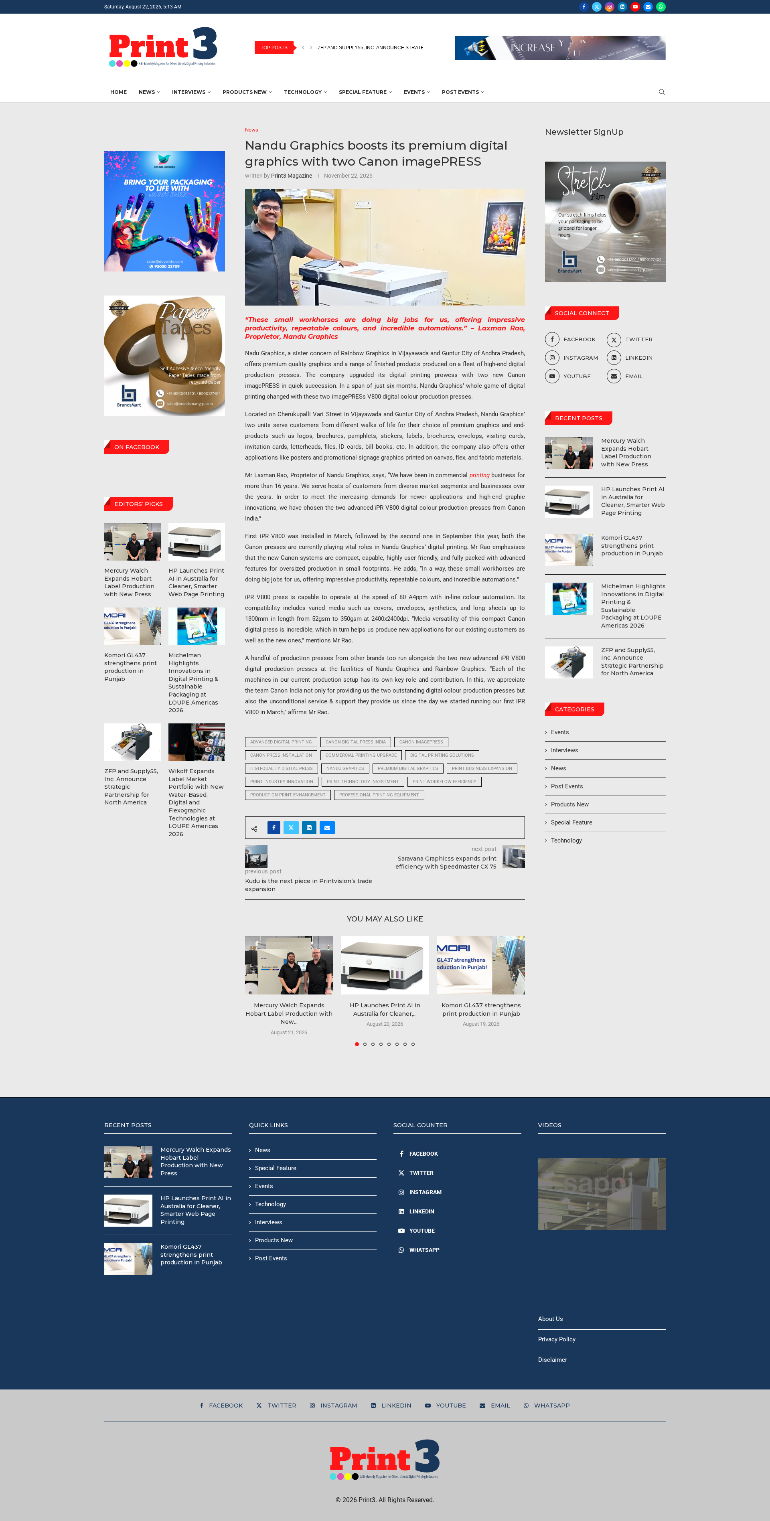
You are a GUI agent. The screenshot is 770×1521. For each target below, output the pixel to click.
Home (118, 92)
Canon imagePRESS (421, 742)
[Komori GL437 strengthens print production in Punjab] (481, 965)
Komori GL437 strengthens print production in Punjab (632, 545)
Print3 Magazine (291, 175)
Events (414, 92)
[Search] (662, 92)
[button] (303, 47)
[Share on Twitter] (291, 827)
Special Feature (363, 92)
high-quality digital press (281, 768)
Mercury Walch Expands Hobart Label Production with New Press (626, 452)
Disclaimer (552, 1359)
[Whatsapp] (661, 7)
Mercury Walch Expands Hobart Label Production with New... (288, 1013)
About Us (550, 1319)
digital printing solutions (442, 755)
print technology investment (363, 781)
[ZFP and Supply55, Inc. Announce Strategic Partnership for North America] (569, 662)
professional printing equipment (379, 795)
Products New (245, 92)
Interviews (188, 92)
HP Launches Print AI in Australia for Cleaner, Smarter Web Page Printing (633, 501)
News (147, 92)
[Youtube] (635, 7)
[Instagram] (609, 7)
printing (480, 475)
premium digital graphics (408, 768)
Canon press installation (281, 755)
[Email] (648, 7)
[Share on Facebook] (273, 827)
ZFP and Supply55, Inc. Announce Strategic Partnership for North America (632, 661)
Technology (303, 92)
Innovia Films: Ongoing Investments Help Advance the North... (401, 48)
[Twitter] (597, 7)
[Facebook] (584, 7)
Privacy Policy (556, 1339)
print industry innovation (281, 781)
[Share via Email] (327, 827)
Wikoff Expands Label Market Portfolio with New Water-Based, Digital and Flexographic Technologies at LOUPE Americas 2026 (196, 803)
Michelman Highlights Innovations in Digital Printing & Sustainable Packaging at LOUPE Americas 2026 (633, 606)
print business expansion (482, 768)
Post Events (460, 92)
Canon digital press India (356, 742)
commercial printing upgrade (361, 755)
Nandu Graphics (345, 768)
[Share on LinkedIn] (309, 827)
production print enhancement (288, 795)
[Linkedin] (622, 7)
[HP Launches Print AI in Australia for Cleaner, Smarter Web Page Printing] (385, 965)
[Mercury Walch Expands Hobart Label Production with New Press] (289, 965)
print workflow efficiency (444, 781)
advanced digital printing (281, 742)
